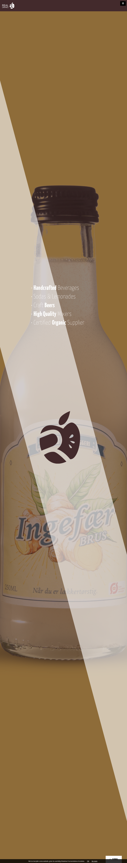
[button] (123, 3)
